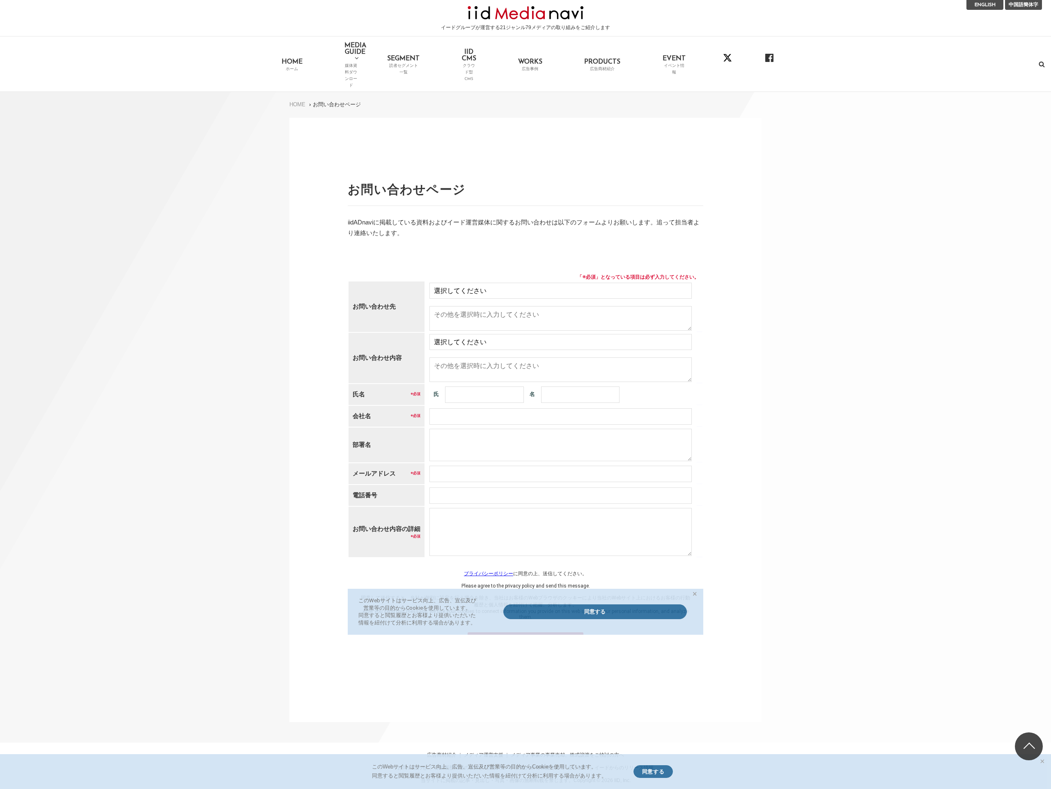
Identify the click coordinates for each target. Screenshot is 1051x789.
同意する (653, 771)
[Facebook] (769, 63)
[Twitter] (727, 63)
